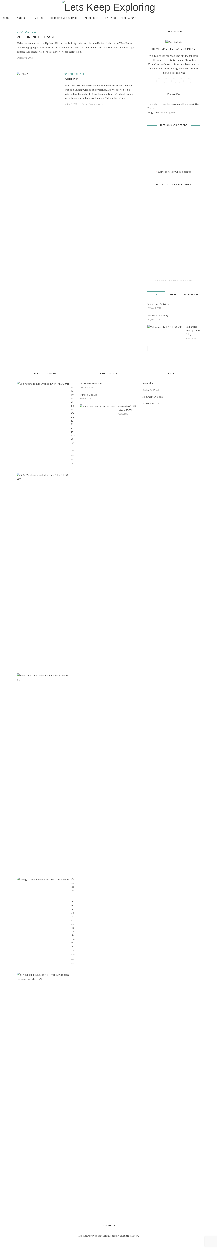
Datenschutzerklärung (120, 18)
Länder (20, 18)
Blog (6, 18)
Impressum (91, 18)
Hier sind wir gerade (64, 18)
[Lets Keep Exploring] (108, 7)
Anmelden (147, 383)
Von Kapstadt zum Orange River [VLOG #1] (73, 415)
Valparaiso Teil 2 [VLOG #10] (193, 330)
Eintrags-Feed (150, 390)
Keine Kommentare (92, 104)
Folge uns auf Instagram (161, 112)
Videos (39, 18)
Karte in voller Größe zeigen (173, 171)
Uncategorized (27, 32)
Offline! (72, 79)
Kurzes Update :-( (157, 315)
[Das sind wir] (173, 41)
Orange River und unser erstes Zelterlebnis (73, 913)
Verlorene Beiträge (36, 37)
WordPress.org (151, 403)
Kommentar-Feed (152, 396)
